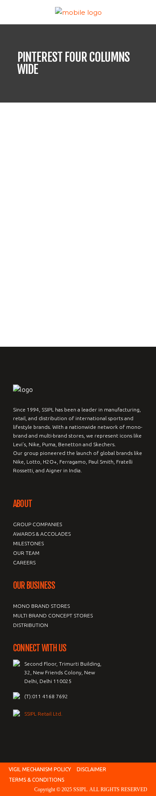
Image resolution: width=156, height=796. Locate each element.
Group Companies (37, 524)
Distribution (30, 625)
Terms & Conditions (36, 780)
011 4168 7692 (50, 696)
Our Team (26, 553)
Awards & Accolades (42, 534)
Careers (24, 562)
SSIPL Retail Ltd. (43, 713)
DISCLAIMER (91, 769)
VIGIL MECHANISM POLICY (40, 769)
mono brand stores (41, 606)
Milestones (28, 543)
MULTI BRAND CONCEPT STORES (53, 615)
